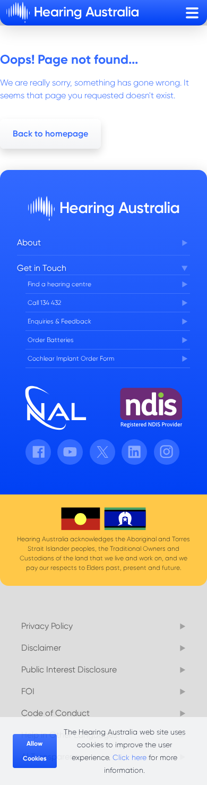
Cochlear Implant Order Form (71, 358)
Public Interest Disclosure (69, 669)
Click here (129, 757)
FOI (27, 691)
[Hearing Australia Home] (72, 12)
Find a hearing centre (59, 284)
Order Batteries (51, 340)
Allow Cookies (35, 751)
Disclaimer (41, 648)
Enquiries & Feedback (59, 321)
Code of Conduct (55, 713)
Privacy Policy (47, 626)
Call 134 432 (44, 302)
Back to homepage (50, 134)
